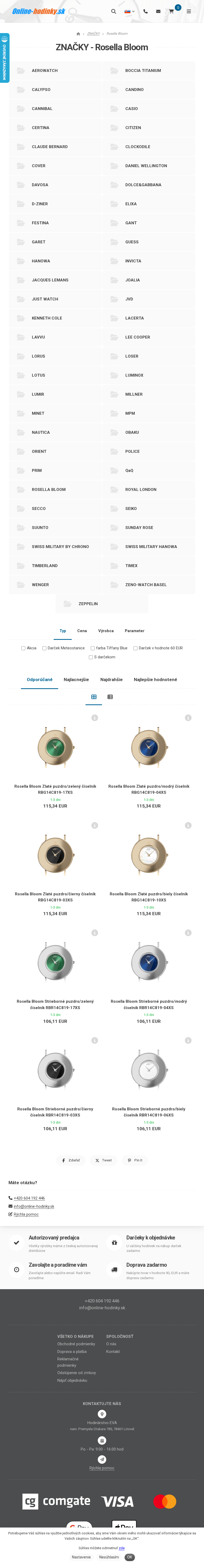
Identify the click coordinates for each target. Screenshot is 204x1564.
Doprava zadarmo (146, 1265)
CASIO (131, 108)
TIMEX (131, 565)
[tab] (94, 697)
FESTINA (40, 223)
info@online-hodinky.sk (34, 1206)
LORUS (38, 356)
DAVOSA (40, 185)
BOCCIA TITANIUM (143, 70)
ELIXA (131, 204)
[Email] (158, 11)
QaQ (129, 470)
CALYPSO (41, 89)
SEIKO (131, 508)
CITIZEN (133, 127)
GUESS (132, 242)
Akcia (31, 648)
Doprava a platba (72, 1351)
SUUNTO (40, 527)
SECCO (39, 508)
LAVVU (38, 337)
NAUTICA (41, 432)
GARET (38, 242)
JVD (129, 299)
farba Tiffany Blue (112, 648)
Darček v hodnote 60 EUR (161, 648)
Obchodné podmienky (76, 1344)
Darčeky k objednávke (150, 1238)
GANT (131, 223)
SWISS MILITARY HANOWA (151, 546)
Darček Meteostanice (66, 648)
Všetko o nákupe (75, 1336)
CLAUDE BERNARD (50, 146)
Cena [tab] (82, 630)
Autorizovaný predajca (54, 1238)
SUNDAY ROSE (139, 527)
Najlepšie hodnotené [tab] (155, 679)
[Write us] (102, 1459)
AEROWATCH (45, 70)
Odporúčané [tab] (40, 679)
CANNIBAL (42, 108)
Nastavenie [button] (81, 1557)
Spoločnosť (119, 1336)
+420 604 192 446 (29, 1198)
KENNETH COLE (47, 318)
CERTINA (40, 127)
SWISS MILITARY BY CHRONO (60, 546)
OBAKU (132, 432)
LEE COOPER (137, 337)
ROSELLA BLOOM (49, 489)
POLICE (132, 451)
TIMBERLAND (45, 565)
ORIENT (39, 451)
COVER (38, 165)
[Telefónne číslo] (145, 11)
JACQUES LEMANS (50, 280)
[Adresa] (102, 1414)
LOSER (131, 356)
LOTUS (38, 375)
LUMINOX (134, 375)
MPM (130, 413)
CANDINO (134, 89)
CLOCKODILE (137, 146)
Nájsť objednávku (72, 1380)
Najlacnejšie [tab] (76, 679)
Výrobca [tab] (106, 630)
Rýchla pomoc (26, 1214)
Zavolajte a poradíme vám (58, 1265)
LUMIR (38, 394)
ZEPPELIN (88, 603)
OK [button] (129, 1557)
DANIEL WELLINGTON (146, 165)
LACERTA (134, 318)
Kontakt (113, 1351)
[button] (71, 1160)
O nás (111, 1344)
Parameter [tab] (134, 630)
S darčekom (104, 657)
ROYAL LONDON (140, 489)
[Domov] (39, 11)
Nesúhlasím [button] (109, 1557)
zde (122, 1548)
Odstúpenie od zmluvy (76, 1372)
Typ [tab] (63, 630)
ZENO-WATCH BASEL (146, 584)
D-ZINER (40, 204)
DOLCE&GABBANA (143, 185)
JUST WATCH (45, 299)
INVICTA (133, 261)
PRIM (37, 470)
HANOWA (41, 261)
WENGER (40, 584)
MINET (38, 413)
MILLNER (134, 394)
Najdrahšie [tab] (111, 679)
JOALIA (132, 280)
